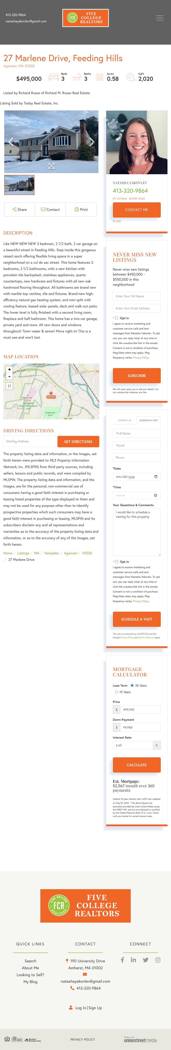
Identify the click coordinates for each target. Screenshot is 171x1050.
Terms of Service (146, 637)
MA (36, 553)
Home (7, 553)
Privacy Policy (141, 357)
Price (116, 702)
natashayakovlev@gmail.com (26, 21)
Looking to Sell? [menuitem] (30, 974)
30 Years (141, 685)
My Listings (120, 198)
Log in (80, 1007)
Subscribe (137, 375)
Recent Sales (137, 198)
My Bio (117, 221)
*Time (117, 487)
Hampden (51, 553)
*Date (117, 468)
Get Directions (78, 441)
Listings (23, 553)
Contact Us (124, 420)
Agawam (70, 553)
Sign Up (95, 1007)
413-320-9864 (16, 15)
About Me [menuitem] (30, 967)
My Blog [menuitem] (30, 981)
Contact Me (136, 209)
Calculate (137, 764)
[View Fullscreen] (9, 386)
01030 (87, 553)
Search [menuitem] (30, 960)
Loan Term (120, 685)
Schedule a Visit (148, 420)
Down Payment (123, 720)
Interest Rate (122, 737)
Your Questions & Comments (133, 505)
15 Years (125, 692)
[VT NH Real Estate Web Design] (145, 1039)
